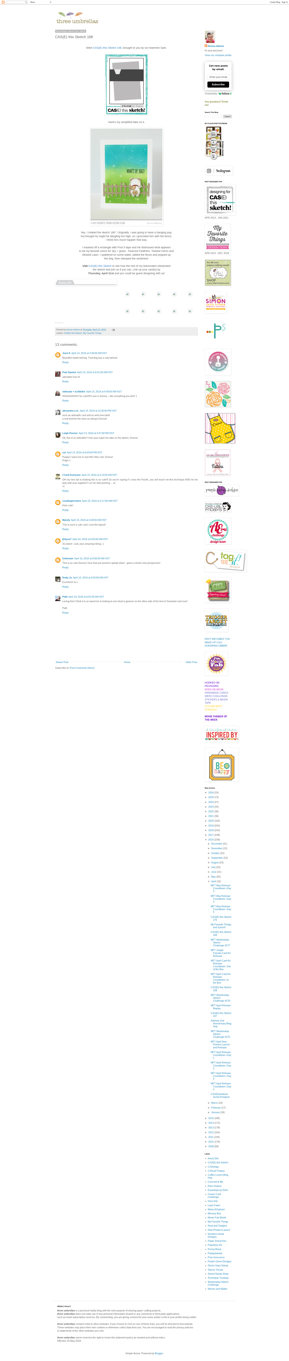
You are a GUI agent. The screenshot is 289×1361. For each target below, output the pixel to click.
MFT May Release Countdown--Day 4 (221, 899)
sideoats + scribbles (73, 391)
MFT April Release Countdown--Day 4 (221, 1086)
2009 (211, 1146)
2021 (211, 816)
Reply (65, 362)
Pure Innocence (216, 1257)
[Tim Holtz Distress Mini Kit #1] (127, 312)
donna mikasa (216, 46)
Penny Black (214, 1249)
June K (66, 353)
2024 (211, 802)
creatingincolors (71, 501)
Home (127, 662)
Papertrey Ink (215, 1245)
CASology (213, 1166)
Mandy (66, 520)
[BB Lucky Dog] (159, 295)
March (214, 1103)
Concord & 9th (215, 1182)
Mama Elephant (216, 1209)
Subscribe (218, 84)
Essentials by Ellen (218, 1190)
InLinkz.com (59, 323)
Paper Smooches (217, 1241)
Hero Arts (213, 1201)
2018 (211, 830)
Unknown (67, 558)
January (215, 1112)
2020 (211, 820)
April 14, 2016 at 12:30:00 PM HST (98, 410)
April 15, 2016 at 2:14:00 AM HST (99, 475)
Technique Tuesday (218, 1278)
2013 (211, 1127)
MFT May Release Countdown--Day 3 (221, 888)
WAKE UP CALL (214, 642)
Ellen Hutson (215, 1186)
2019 (211, 825)
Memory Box (214, 1213)
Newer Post (62, 662)
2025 (211, 797)
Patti (64, 596)
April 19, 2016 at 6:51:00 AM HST (86, 596)
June (214, 872)
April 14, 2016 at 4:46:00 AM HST (89, 353)
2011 (211, 1137)
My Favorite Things (92, 333)
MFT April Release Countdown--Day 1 (221, 1055)
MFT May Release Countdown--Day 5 (221, 909)
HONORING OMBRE (216, 645)
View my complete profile (218, 55)
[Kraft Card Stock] (143, 295)
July (213, 867)
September (217, 858)
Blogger (159, 1353)
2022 (211, 811)
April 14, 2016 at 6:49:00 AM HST (104, 391)
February (216, 1107)
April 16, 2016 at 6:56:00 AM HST (92, 558)
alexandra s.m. (70, 410)
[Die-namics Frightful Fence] (190, 295)
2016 (211, 839)
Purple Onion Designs (219, 1261)
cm (64, 452)
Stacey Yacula (215, 1269)
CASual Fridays (216, 1171)
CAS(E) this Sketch (73, 333)
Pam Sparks (69, 372)
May (213, 876)
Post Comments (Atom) (82, 668)
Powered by (211, 93)
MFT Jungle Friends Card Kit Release (220, 953)
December (217, 843)
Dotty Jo (67, 577)
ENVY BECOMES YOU (217, 639)
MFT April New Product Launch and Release (220, 1044)
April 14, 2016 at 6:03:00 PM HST (84, 452)
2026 (211, 792)
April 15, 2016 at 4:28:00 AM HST (89, 520)
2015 (211, 1118)
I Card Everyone (71, 475)
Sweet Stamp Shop (218, 1274)
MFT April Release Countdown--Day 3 (221, 1076)
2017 (211, 835)
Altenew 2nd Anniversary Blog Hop (221, 1023)
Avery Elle (213, 1158)
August (215, 862)
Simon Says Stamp (218, 1265)
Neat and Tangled (217, 1225)
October (215, 853)
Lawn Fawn (214, 1205)
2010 (211, 1141)
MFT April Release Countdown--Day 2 (221, 1065)
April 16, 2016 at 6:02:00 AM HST (90, 539)
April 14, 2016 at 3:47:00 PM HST (96, 433)
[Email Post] (113, 329)
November (217, 848)
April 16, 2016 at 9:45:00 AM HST (91, 577)
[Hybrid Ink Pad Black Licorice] (190, 312)
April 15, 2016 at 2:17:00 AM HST (100, 501)
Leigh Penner (70, 433)
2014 (211, 1123)
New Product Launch (219, 1230)
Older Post (191, 662)
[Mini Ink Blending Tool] (174, 312)
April (214, 881)
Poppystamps (215, 1253)
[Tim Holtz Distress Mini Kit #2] (143, 312)
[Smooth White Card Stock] (127, 295)
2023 (211, 806)
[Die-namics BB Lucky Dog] (174, 295)
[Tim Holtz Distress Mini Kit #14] (159, 312)
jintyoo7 (66, 539)
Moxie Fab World (217, 1217)
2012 (211, 1132)
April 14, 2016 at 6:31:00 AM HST (95, 372)
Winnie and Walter (217, 1289)
